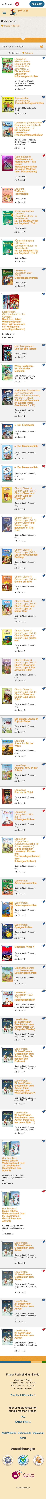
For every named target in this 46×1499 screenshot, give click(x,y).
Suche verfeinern (11, 26)
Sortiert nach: (15, 53)
